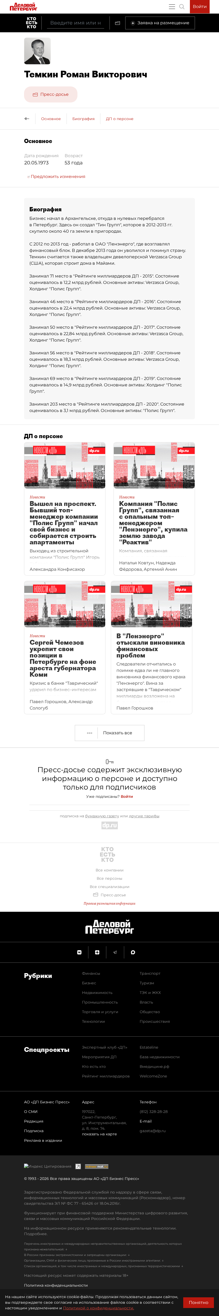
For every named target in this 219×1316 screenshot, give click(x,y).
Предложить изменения (57, 176)
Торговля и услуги (100, 1011)
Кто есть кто (94, 1066)
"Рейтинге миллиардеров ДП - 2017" (115, 327)
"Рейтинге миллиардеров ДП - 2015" (113, 276)
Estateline (149, 1047)
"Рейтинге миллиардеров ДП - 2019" (115, 378)
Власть (146, 1002)
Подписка (34, 1130)
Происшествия (155, 1021)
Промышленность (100, 1002)
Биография (83, 118)
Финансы (91, 973)
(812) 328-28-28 (154, 1111)
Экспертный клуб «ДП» (104, 1047)
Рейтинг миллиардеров (106, 1076)
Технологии (93, 1021)
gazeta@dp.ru (153, 1130)
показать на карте (99, 1134)
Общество (150, 1011)
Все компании (110, 870)
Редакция (33, 1121)
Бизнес (89, 983)
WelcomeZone (153, 1076)
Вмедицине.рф (154, 1066)
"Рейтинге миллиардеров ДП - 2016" (115, 301)
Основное (51, 118)
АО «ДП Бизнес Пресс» (47, 1102)
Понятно (198, 1302)
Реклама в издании (43, 1140)
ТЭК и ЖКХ (150, 992)
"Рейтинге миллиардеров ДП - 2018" (114, 352)
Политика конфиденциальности (56, 1285)
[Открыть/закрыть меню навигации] (172, 7)
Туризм (147, 983)
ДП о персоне (120, 118)
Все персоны (109, 878)
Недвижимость (97, 992)
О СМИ (31, 1111)
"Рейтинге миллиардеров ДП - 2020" (117, 404)
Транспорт (150, 973)
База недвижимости (160, 1057)
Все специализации (110, 886)
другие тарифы (144, 816)
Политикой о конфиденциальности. (98, 1308)
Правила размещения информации (109, 903)
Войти (200, 6)
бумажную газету (102, 816)
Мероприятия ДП (99, 1057)
